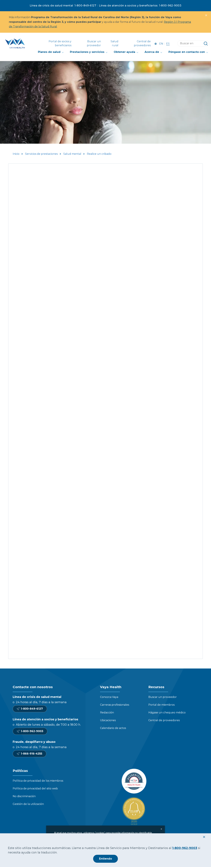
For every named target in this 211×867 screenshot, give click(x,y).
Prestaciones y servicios (87, 52)
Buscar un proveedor (162, 697)
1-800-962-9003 (170, 5)
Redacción (107, 712)
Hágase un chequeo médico (167, 712)
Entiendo (105, 858)
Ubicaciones (108, 720)
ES (168, 43)
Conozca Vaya (109, 697)
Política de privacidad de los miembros (38, 780)
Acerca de (152, 52)
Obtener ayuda (124, 52)
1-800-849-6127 (85, 5)
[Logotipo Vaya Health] (15, 43)
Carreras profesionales (114, 704)
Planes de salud (49, 52)
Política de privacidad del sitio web (35, 788)
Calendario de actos (113, 728)
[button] (206, 15)
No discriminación (24, 796)
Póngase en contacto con (186, 52)
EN (161, 43)
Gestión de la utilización (28, 804)
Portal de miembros (161, 704)
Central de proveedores (164, 720)
